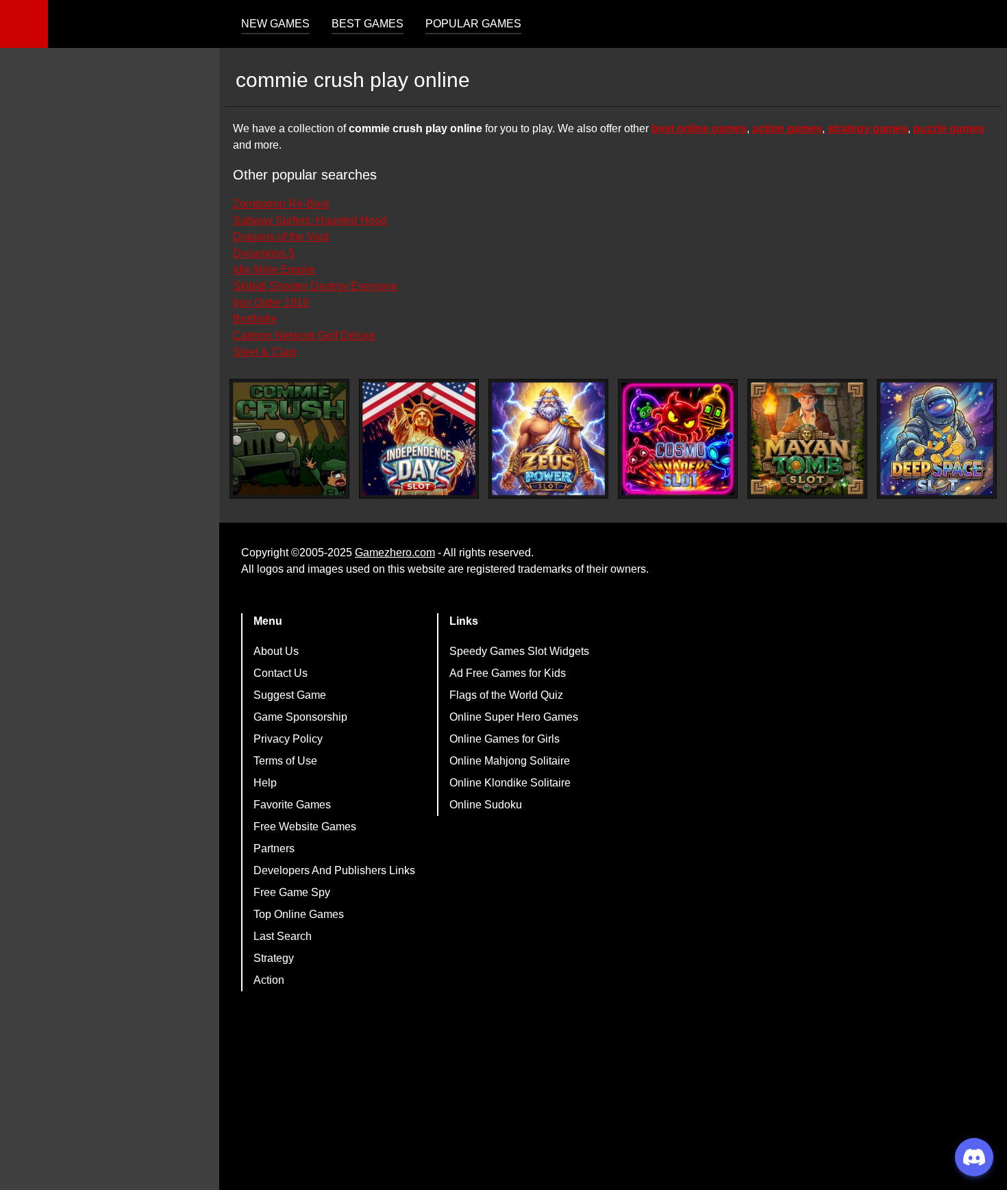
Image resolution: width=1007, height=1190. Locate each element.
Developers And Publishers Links (334, 870)
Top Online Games (298, 914)
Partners (274, 848)
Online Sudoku (485, 804)
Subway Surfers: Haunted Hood (310, 220)
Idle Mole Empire (274, 269)
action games (787, 128)
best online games (699, 128)
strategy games (868, 128)
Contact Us (280, 673)
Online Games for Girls (504, 739)
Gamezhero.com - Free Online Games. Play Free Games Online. (133, 24)
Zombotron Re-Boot (281, 204)
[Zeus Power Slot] (548, 439)
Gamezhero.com (395, 552)
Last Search (282, 936)
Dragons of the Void (281, 237)
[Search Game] (984, 27)
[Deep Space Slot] (937, 439)
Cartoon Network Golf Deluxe (304, 335)
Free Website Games (304, 826)
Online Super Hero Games (513, 717)
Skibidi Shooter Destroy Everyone (315, 286)
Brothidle (255, 319)
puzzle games (948, 128)
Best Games (367, 23)
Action (268, 980)
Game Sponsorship (300, 717)
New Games (275, 23)
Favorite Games (292, 804)
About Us (276, 651)
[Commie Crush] (289, 439)
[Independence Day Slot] (419, 439)
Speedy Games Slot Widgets (519, 651)
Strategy (273, 958)
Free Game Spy (291, 892)
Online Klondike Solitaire (510, 783)
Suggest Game (289, 695)
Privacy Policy (288, 739)
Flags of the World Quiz (506, 695)
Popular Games (473, 23)
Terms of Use (285, 761)
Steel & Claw (265, 352)
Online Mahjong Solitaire (509, 761)
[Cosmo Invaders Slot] (678, 439)
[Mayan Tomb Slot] (807, 439)
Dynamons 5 (264, 253)
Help (265, 783)
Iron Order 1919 (271, 302)
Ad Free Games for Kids (507, 673)
